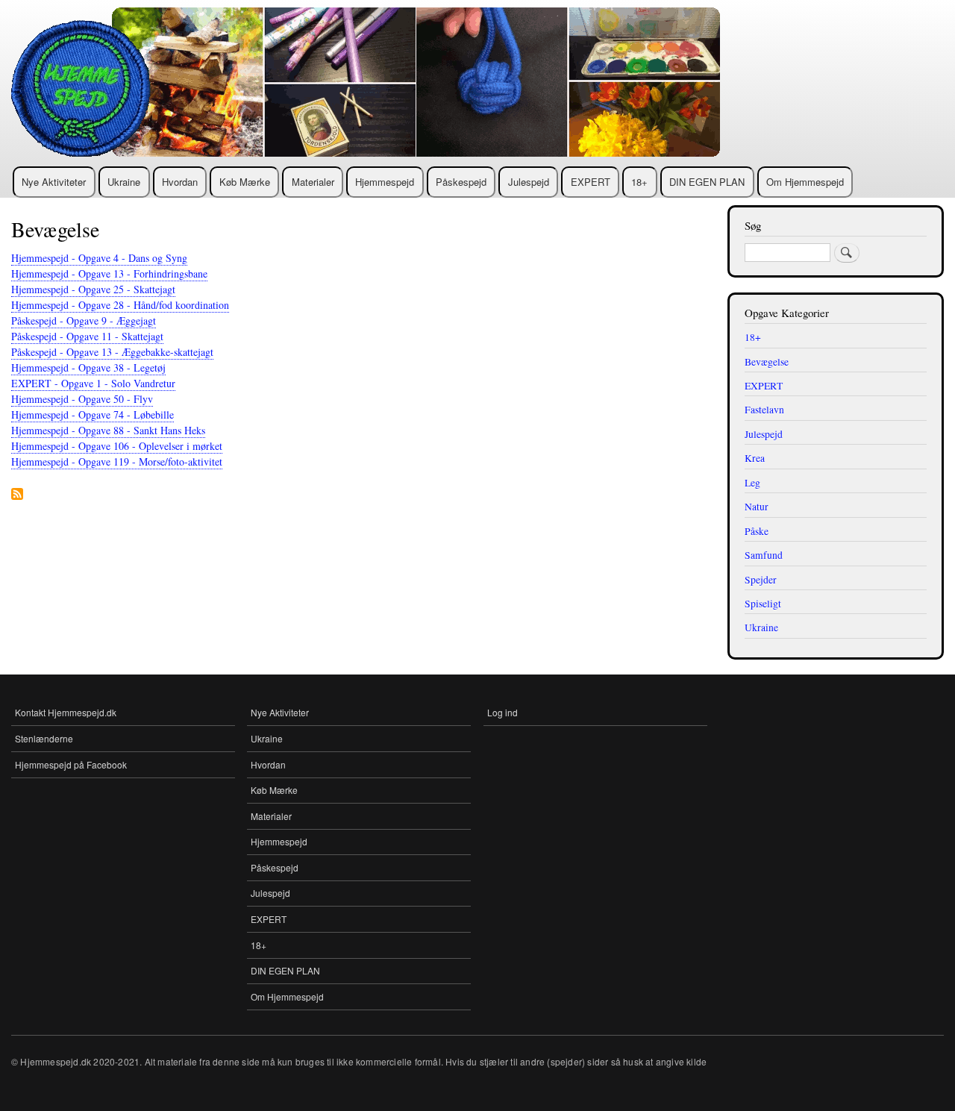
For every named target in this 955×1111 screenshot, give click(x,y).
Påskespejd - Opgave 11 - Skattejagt (87, 336)
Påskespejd (461, 182)
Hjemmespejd (384, 182)
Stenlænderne (44, 738)
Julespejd (528, 182)
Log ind (502, 712)
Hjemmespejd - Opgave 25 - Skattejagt (93, 289)
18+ (639, 182)
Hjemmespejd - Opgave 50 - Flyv (82, 399)
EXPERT (590, 182)
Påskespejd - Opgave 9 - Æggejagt (83, 320)
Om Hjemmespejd (805, 182)
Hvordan (180, 182)
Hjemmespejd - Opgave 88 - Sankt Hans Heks (108, 430)
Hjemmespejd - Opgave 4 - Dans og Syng (99, 258)
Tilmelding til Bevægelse (17, 495)
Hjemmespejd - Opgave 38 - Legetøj (88, 367)
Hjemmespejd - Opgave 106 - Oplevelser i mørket (116, 446)
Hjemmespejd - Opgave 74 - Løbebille (92, 414)
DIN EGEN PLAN (707, 182)
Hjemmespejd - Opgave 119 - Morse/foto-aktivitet (116, 461)
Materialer (313, 182)
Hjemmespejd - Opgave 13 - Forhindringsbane (109, 273)
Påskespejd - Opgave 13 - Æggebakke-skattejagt (112, 352)
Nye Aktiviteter (54, 182)
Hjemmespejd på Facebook (71, 764)
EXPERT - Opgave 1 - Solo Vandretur (93, 383)
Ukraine (123, 182)
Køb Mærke (244, 182)
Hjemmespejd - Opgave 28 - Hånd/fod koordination (120, 305)
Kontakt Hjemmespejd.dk (65, 712)
